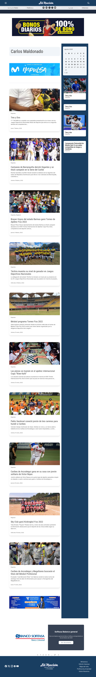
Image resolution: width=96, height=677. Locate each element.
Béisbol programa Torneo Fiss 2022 (27, 321)
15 (80, 62)
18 (69, 64)
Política (11, 7)
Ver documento (66, 642)
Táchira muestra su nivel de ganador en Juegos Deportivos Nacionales (32, 272)
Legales (80, 7)
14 (78, 62)
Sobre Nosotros (84, 671)
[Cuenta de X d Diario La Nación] (9, 667)
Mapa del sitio (84, 666)
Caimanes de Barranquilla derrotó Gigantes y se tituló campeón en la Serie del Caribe (32, 168)
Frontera (33, 7)
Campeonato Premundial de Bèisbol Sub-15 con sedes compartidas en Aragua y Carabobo (74, 146)
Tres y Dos (15, 117)
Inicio (1, 7)
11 (69, 62)
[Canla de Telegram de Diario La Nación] (15, 667)
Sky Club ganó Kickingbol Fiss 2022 (27, 521)
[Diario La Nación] (46, 3)
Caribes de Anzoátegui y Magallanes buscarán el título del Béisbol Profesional (33, 572)
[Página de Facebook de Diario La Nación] (6, 667)
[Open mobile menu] (6, 3)
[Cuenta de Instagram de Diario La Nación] (12, 667)
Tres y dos (68, 96)
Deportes (14, 15)
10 (66, 62)
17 (66, 64)
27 (55, 655)
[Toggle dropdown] (27, 15)
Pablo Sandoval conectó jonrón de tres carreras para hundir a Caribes (34, 422)
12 (72, 62)
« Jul (66, 73)
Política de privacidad (84, 669)
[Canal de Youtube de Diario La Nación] (17, 667)
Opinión (69, 7)
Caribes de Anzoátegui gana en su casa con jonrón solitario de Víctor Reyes (34, 473)
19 (72, 64)
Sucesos (2, 15)
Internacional (57, 7)
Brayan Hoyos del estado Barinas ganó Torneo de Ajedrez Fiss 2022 (33, 220)
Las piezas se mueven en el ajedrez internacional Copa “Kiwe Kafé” (33, 372)
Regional (22, 7)
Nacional (44, 7)
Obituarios (92, 7)
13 (75, 62)
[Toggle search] (88, 3)
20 (75, 64)
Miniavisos (84, 662)
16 (83, 62)
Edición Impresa (84, 664)
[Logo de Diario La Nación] (49, 665)
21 (77, 64)
